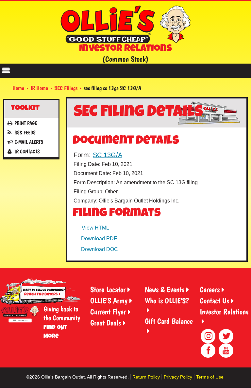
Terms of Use (210, 377)
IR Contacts (27, 151)
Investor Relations (224, 311)
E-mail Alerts (28, 142)
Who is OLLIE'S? (167, 300)
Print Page (25, 123)
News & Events (164, 289)
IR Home (39, 87)
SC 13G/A (107, 154)
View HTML (95, 228)
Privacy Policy (178, 377)
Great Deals (105, 322)
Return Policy (146, 377)
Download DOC (99, 249)
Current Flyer (108, 311)
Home (18, 87)
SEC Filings (65, 87)
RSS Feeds (25, 132)
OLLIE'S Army (108, 300)
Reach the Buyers (41, 294)
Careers (210, 289)
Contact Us (214, 300)
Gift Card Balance (169, 321)
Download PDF (99, 238)
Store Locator (108, 289)
